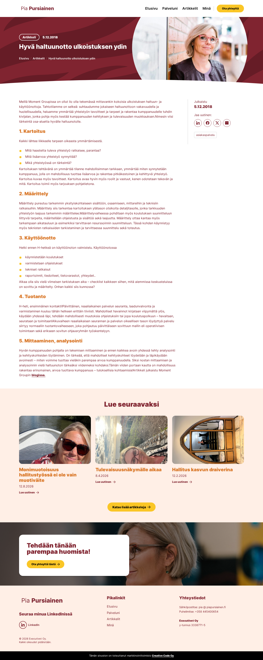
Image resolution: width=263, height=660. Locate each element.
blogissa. (38, 375)
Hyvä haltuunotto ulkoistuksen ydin (72, 58)
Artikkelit (190, 8)
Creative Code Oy (163, 655)
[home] (37, 8)
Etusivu (151, 8)
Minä (207, 8)
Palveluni (170, 8)
